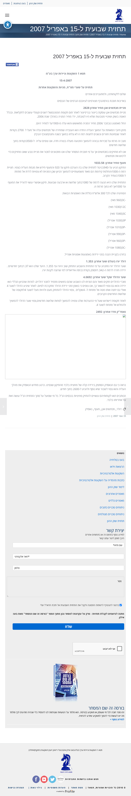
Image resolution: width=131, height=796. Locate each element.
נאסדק (88, 409)
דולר (119, 409)
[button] (7, 15)
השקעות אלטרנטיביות (112, 473)
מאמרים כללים (116, 500)
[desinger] (65, 791)
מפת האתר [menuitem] (77, 787)
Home (123, 34)
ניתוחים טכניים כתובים (112, 507)
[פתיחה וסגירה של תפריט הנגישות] (8, 25)
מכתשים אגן (108, 409)
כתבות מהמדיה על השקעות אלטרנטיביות (101, 480)
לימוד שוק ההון (116, 487)
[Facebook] (12, 65)
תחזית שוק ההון (35, 3)
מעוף (97, 409)
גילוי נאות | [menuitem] (35, 787)
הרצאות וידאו (117, 466)
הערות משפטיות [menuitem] (57, 787)
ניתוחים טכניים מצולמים (111, 514)
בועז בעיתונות (19, 3)
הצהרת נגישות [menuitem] (16, 787)
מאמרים (6, 3)
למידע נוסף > (117, 719)
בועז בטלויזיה (117, 460)
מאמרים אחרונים (115, 494)
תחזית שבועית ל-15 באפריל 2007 (104, 34)
